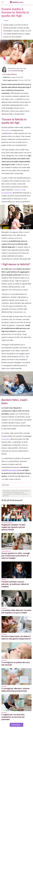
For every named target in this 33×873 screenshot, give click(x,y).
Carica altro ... (16, 725)
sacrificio (6, 130)
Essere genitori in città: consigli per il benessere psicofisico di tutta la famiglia (15, 555)
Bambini (4, 579)
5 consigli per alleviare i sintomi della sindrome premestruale (15, 689)
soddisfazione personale (11, 470)
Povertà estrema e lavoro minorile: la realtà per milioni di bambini (15, 584)
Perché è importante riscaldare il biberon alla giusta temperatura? (16, 637)
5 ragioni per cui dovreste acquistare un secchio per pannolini (13, 717)
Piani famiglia (6, 551)
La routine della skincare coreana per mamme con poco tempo (16, 611)
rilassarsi (6, 439)
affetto (22, 357)
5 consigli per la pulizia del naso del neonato (15, 663)
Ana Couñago (18, 70)
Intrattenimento (7, 522)
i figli (14, 269)
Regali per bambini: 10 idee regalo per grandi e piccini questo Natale (13, 527)
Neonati (4, 608)
